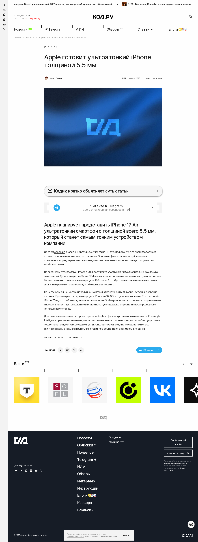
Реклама (114, 442)
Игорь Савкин (56, 78)
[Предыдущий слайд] (184, 363)
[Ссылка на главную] (21, 440)
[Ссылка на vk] (4, 10)
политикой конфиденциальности (175, 463)
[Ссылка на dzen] (4, 20)
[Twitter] (74, 350)
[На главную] (103, 17)
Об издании (114, 437)
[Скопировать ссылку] (81, 350)
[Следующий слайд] (191, 364)
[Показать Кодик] (191, 524)
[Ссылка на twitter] (4, 29)
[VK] (67, 350)
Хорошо (127, 535)
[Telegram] (60, 350)
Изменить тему (175, 453)
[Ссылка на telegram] (4, 5)
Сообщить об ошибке (178, 442)
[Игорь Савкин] (46, 78)
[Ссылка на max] (4, 15)
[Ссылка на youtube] (4, 24)
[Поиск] (190, 16)
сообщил (59, 251)
